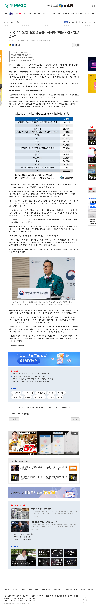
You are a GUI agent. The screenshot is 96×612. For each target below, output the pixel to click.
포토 (24, 13)
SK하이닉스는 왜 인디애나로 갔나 (22, 534)
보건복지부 (16, 393)
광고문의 (90, 589)
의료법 (60, 397)
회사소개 (6, 589)
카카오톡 (10, 45)
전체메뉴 (6, 13)
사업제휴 (22, 589)
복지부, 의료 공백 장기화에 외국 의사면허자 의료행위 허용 (31, 374)
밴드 (19, 45)
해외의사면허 (17, 397)
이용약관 (82, 589)
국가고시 (28, 397)
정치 (30, 13)
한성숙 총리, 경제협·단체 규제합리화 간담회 (70, 552)
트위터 (16, 45)
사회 (49, 13)
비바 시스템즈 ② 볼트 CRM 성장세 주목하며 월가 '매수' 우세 (56, 468)
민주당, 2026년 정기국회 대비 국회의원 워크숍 (70, 561)
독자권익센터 (57, 589)
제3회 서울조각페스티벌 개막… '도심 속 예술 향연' (44, 552)
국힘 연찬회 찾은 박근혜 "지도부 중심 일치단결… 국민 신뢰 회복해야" (57, 561)
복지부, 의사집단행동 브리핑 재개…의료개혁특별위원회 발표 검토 (33, 379)
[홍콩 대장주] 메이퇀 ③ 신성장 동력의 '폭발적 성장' (31, 478)
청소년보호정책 (46, 589)
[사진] (20, 513)
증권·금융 (79, 13)
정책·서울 (37, 13)
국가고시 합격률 (39, 397)
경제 (43, 13)
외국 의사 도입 (28, 393)
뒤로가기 (14, 419)
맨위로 (75, 419)
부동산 (87, 13)
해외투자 (66, 13)
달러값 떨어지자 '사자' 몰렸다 (41, 509)
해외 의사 (61, 393)
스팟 (91, 127)
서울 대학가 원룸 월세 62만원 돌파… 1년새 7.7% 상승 (57, 552)
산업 (72, 13)
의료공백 (51, 393)
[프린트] (78, 45)
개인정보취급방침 (33, 589)
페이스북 (13, 45)
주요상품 (14, 589)
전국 (92, 13)
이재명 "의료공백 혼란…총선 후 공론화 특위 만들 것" (29, 376)
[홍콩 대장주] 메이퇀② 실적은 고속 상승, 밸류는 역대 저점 (56, 478)
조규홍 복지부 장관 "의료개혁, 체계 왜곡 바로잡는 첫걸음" (31, 381)
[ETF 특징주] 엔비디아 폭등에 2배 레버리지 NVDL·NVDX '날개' (31, 468)
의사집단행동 (41, 393)
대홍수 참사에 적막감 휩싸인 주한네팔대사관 (44, 561)
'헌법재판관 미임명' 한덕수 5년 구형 (44, 522)
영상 (17, 13)
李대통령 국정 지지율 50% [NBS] (22, 539)
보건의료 (51, 397)
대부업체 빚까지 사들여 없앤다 (21, 537)
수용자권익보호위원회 (71, 589)
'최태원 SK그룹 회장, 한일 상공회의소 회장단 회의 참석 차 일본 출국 (23, 562)
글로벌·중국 (57, 13)
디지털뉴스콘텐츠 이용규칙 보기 (20, 414)
